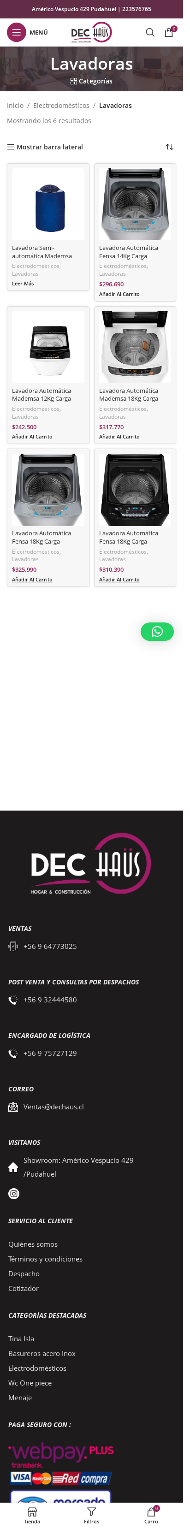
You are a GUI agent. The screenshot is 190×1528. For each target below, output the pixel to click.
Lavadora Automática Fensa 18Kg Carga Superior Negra (128, 541)
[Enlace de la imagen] (86, 864)
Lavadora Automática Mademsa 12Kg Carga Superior (41, 399)
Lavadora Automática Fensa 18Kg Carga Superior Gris (41, 541)
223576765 (136, 9)
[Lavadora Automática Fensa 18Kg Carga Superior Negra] (135, 490)
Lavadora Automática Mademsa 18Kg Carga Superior (128, 399)
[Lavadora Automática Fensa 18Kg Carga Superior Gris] (48, 490)
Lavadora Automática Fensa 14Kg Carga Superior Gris (128, 256)
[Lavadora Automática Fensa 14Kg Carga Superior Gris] (135, 204)
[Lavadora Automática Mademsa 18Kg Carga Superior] (135, 347)
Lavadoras (25, 274)
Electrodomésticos (61, 105)
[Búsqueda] (150, 32)
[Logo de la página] (91, 31)
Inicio (15, 105)
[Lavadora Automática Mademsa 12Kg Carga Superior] (48, 347)
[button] (157, 631)
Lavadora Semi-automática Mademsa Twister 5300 (42, 256)
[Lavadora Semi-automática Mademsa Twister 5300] (48, 204)
